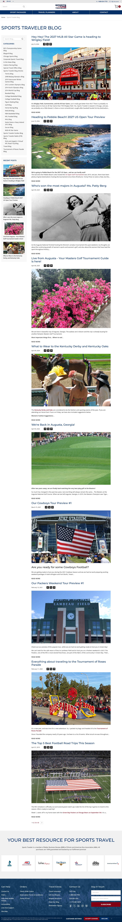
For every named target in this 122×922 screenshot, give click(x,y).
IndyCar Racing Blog (10, 65)
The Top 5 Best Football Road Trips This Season (63, 743)
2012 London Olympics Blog (15, 85)
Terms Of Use (25, 898)
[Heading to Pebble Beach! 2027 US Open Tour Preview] (71, 146)
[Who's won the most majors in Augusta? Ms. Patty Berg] (71, 217)
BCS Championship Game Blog (12, 49)
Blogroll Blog (8, 53)
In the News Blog (9, 62)
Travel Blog (7, 146)
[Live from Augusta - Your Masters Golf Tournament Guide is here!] (71, 299)
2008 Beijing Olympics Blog (14, 77)
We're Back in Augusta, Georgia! (53, 424)
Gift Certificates (54, 895)
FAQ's (3, 895)
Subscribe (106, 904)
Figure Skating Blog (11, 102)
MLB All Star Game (11, 130)
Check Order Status (27, 891)
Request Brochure (55, 898)
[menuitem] (18, 12)
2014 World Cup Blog (12, 90)
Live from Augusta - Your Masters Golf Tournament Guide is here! (70, 260)
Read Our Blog (54, 902)
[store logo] (61, 6)
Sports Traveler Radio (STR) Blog (12, 137)
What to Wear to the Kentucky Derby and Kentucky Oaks (69, 346)
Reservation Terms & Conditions (31, 895)
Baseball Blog (10, 93)
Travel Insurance (55, 891)
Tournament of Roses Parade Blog (13, 150)
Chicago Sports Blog (10, 56)
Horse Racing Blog (11, 108)
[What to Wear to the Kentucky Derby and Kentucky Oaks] (71, 380)
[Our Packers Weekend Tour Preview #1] (71, 617)
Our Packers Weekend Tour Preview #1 (57, 583)
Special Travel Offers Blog (12, 68)
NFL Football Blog (11, 116)
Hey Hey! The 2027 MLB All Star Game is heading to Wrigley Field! (66, 38)
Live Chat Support (7, 908)
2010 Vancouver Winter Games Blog (13, 80)
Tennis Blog (9, 74)
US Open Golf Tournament (74, 175)
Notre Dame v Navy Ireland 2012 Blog (14, 123)
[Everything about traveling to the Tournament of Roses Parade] (71, 698)
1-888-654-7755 (102, 1)
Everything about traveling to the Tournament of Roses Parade (68, 663)
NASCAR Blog (9, 111)
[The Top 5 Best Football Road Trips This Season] (71, 777)
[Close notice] (111, 919)
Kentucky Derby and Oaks (43, 410)
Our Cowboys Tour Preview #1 (51, 503)
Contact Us (5, 891)
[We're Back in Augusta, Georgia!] (71, 458)
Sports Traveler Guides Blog (13, 133)
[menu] (61, 12)
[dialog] (61, 918)
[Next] (41, 822)
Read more (35, 112)
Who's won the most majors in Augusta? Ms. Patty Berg (68, 185)
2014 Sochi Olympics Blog (14, 87)
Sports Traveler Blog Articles (13, 71)
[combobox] (13, 6)
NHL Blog (8, 119)
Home (3, 17)
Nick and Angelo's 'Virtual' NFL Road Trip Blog (14, 142)
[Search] (22, 39)
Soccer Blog (9, 127)
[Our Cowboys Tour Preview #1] (71, 537)
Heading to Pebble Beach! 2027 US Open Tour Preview (68, 117)
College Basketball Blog (13, 96)
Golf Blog (8, 105)
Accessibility (5, 904)
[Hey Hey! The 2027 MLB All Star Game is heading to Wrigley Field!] (71, 74)
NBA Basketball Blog (12, 114)
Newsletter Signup (55, 906)
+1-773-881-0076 (75, 902)
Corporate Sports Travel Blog (13, 59)
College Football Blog (12, 99)
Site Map (4, 911)
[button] (7, 1)
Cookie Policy (6, 919)
